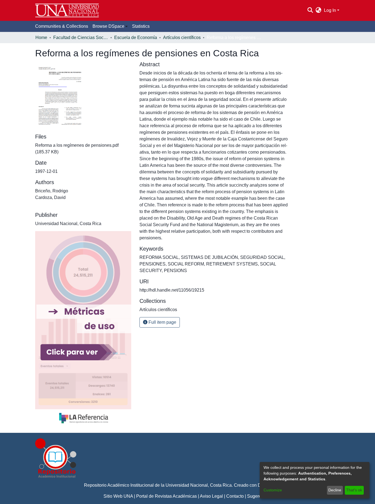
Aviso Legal (211, 496)
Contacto (235, 496)
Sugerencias (259, 496)
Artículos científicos (182, 37)
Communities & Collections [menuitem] (61, 26)
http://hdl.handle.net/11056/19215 (171, 290)
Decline (334, 490)
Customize (273, 490)
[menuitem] (318, 10)
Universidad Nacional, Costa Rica (199, 485)
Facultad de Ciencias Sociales (80, 37)
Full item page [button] (161, 322)
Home (41, 37)
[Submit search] (310, 10)
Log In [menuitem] (330, 10)
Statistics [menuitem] (141, 26)
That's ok (354, 490)
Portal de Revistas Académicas (166, 496)
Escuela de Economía (135, 37)
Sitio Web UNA (118, 496)
